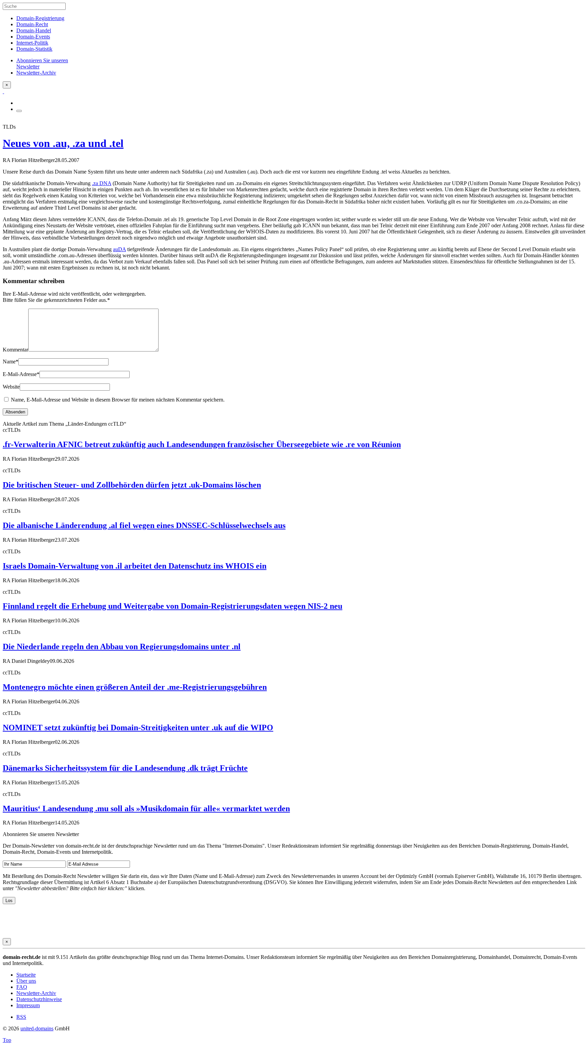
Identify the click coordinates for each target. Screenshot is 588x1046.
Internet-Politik (32, 43)
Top (7, 1040)
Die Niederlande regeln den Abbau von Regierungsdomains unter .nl (122, 646)
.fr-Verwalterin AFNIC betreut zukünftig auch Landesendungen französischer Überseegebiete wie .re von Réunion (202, 444)
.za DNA (101, 183)
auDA (119, 249)
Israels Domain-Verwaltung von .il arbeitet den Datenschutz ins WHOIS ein (134, 565)
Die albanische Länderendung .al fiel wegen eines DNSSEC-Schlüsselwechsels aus (144, 525)
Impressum (28, 1005)
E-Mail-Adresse (21, 374)
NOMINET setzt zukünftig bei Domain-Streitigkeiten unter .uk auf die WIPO (138, 727)
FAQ (21, 987)
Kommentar (15, 350)
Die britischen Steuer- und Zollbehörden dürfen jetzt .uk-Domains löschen (132, 484)
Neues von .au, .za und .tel (63, 143)
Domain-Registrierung (40, 18)
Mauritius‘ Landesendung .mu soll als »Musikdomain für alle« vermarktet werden (146, 808)
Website (11, 387)
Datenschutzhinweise (39, 999)
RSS (21, 1017)
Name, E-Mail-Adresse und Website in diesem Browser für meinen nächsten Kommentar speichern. (118, 400)
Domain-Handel (33, 30)
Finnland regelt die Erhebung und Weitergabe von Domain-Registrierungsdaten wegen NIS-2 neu (172, 606)
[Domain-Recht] (3, 91)
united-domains (36, 1028)
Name (10, 361)
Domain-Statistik (34, 49)
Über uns (26, 981)
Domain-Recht (32, 24)
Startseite (26, 975)
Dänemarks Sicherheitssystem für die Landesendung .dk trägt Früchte (125, 768)
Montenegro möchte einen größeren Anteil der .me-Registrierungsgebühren (135, 687)
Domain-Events (33, 36)
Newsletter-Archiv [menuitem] (36, 73)
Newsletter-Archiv (36, 993)
